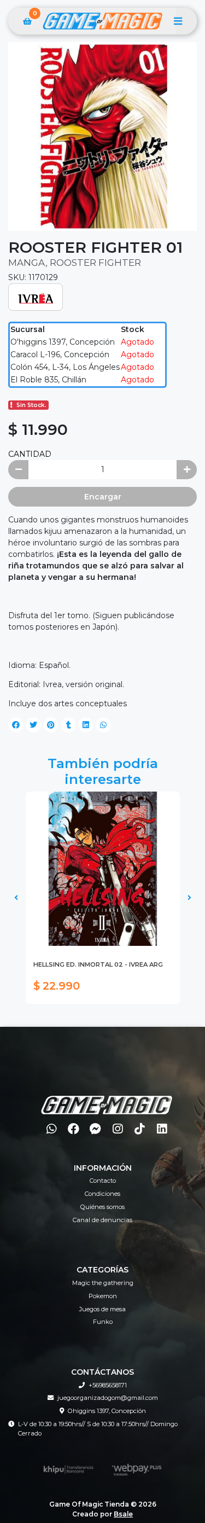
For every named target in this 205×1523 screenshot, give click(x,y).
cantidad (29, 454)
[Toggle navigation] (177, 21)
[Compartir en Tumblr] (68, 725)
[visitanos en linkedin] (161, 1129)
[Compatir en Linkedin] (85, 725)
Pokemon (103, 1296)
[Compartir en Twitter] (33, 725)
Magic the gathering (102, 1283)
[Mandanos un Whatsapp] (52, 1129)
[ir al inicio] (106, 1098)
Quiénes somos (102, 1207)
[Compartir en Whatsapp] (103, 725)
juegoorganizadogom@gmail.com (107, 1398)
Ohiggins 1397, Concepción (107, 1411)
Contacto (103, 1180)
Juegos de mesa (102, 1309)
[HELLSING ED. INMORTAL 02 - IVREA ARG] (103, 869)
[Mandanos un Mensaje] (96, 1129)
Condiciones (102, 1194)
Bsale (123, 1514)
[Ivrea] (35, 296)
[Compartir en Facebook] (16, 725)
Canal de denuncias (102, 1220)
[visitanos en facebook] (73, 1129)
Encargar (102, 497)
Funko (103, 1322)
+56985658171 (108, 1385)
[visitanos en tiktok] (140, 1129)
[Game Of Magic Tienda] (102, 21)
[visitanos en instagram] (118, 1129)
